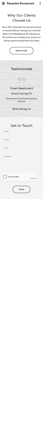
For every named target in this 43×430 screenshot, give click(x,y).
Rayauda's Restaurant (20, 3)
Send (21, 189)
